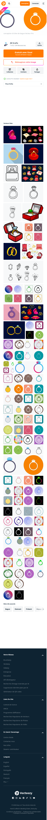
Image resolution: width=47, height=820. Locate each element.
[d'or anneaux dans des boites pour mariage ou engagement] (14, 152)
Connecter (35, 3)
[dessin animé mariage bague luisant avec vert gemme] (12, 133)
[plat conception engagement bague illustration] (32, 391)
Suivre (39, 45)
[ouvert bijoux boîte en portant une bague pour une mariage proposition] (32, 190)
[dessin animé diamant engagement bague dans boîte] (13, 290)
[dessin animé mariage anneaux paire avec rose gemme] (32, 309)
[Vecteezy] (3, 3)
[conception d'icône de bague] (12, 448)
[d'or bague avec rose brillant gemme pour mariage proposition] (13, 171)
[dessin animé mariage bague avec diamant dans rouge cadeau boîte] (13, 191)
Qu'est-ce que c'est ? (26, 79)
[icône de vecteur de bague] (13, 311)
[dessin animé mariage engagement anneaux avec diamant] (14, 429)
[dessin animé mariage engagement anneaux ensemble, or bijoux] (14, 412)
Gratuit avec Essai (23, 53)
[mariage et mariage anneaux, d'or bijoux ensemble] (14, 211)
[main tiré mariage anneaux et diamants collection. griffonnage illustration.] (23, 351)
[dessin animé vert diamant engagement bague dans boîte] (13, 270)
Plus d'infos (9, 83)
